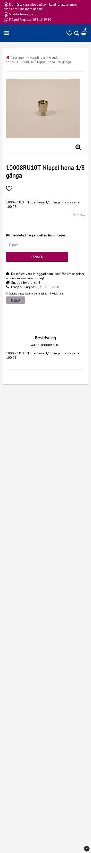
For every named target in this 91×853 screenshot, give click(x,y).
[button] (69, 33)
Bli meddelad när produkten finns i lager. (36, 235)
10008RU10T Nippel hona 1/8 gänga (44, 62)
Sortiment (19, 57)
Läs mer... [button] (78, 214)
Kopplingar (37, 57)
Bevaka (37, 257)
